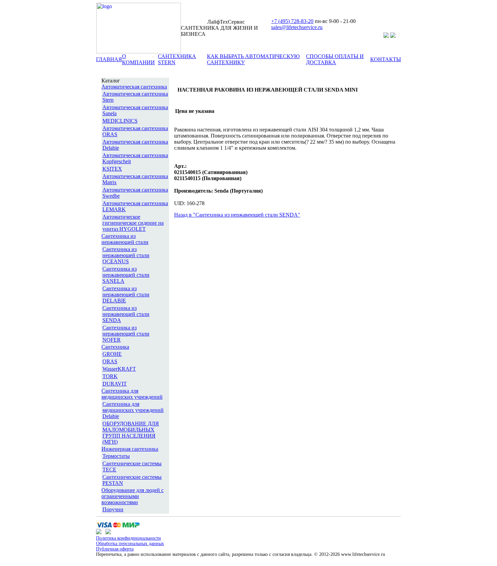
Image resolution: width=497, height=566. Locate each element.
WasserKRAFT (119, 369)
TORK (110, 376)
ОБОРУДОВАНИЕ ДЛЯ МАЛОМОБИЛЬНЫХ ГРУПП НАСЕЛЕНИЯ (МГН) (130, 433)
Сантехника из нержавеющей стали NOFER (125, 334)
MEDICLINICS (120, 121)
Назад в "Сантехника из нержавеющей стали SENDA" (237, 215)
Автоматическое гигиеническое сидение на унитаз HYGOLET (133, 223)
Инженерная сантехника (129, 449)
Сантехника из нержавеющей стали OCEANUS (125, 255)
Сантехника (115, 347)
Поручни (112, 509)
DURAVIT (114, 384)
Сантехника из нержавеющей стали (124, 239)
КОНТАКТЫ (385, 59)
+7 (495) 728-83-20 (292, 21)
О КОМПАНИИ (138, 59)
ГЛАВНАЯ (109, 59)
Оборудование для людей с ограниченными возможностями (132, 496)
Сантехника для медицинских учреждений (132, 394)
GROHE (112, 354)
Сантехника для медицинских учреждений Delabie (133, 410)
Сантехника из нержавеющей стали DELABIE (125, 294)
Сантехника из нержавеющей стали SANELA (125, 275)
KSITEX (112, 169)
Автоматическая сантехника (134, 87)
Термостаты (116, 456)
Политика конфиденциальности (128, 538)
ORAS (109, 361)
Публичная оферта (115, 548)
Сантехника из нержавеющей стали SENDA (125, 314)
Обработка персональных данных (130, 543)
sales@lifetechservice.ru (297, 27)
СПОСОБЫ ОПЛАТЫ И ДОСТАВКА (335, 59)
